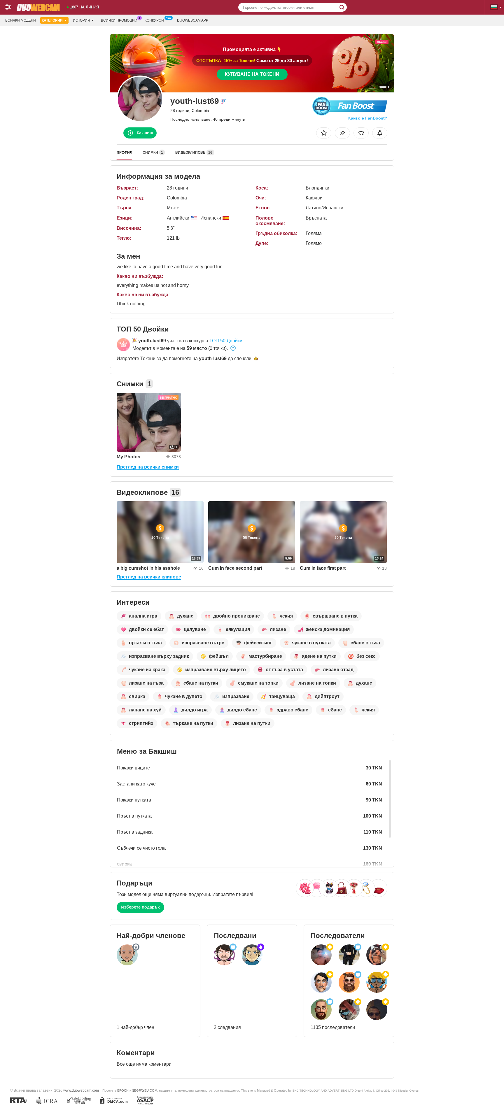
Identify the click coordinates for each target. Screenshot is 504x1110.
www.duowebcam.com (81, 1090)
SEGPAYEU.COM (144, 1090)
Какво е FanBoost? (367, 118)
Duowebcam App (192, 20)
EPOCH (123, 1090)
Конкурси (154, 20)
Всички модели (20, 20)
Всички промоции (119, 20)
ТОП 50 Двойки (225, 340)
